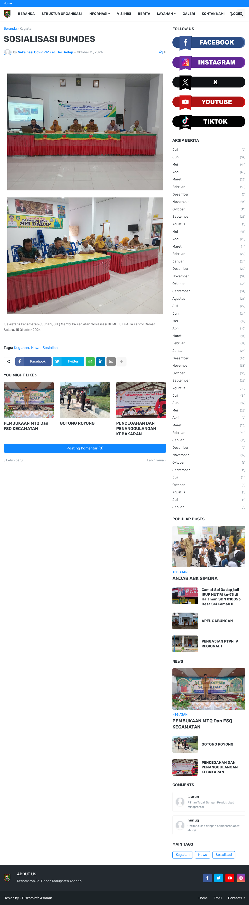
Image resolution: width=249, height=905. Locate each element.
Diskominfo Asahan (37, 898)
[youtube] (229, 878)
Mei (208, 164)
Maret (208, 179)
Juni (208, 157)
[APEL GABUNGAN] (185, 621)
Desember (208, 194)
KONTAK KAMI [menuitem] (213, 14)
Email (218, 898)
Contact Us (236, 898)
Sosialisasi (52, 348)
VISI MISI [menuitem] (124, 14)
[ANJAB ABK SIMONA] (208, 546)
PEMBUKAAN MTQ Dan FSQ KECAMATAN (26, 426)
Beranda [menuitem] (26, 14)
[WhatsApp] (90, 361)
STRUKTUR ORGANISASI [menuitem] (62, 14)
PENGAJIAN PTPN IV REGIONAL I (220, 643)
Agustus (208, 224)
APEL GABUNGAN (217, 621)
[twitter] (218, 878)
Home (8, 3)
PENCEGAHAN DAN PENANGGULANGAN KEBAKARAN (136, 428)
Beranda (10, 28)
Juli (208, 150)
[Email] (111, 361)
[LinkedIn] (100, 361)
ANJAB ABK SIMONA (195, 578)
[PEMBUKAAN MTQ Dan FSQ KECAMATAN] (29, 400)
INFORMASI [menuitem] (98, 14)
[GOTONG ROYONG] (85, 400)
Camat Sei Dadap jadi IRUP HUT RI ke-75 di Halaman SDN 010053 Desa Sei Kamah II (221, 597)
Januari (208, 261)
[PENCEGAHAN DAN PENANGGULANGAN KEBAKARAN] (141, 400)
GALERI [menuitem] (189, 14)
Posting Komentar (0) (85, 448)
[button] (231, 13)
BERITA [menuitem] (144, 14)
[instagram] (241, 878)
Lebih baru (14, 460)
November (208, 202)
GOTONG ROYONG (77, 423)
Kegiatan (26, 28)
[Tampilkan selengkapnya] (121, 361)
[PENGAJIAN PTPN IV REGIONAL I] (185, 643)
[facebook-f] (207, 878)
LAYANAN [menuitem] (165, 14)
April (208, 172)
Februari (208, 187)
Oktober (208, 209)
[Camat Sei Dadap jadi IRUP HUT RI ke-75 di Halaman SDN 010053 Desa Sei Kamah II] (185, 596)
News (35, 348)
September (208, 217)
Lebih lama (155, 460)
